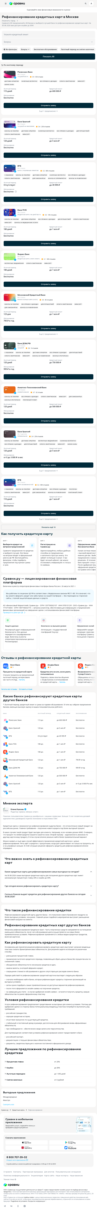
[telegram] (5, 1206)
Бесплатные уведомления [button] (14, 263)
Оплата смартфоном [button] (67, 81)
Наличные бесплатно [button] (29, 81)
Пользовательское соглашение (68, 1172)
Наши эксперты (62, 1175)
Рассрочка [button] (73, 489)
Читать (22, 680)
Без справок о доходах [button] (48, 81)
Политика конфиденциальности (17, 1175)
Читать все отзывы (9, 689)
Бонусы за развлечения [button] (77, 178)
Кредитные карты (18, 1110)
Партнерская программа (33, 1172)
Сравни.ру (4, 1110)
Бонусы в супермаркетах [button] (57, 178)
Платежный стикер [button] (30, 400)
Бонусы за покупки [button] (12, 131)
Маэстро (6, 1100)
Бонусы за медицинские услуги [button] (26, 222)
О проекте (8, 1172)
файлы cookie (29, 1197)
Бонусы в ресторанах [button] (60, 356)
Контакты (17, 1172)
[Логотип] (11, 1184)
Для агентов (49, 1172)
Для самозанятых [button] (39, 178)
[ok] (18, 1206)
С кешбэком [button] (9, 175)
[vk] (11, 1206)
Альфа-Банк (53, 665)
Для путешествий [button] (83, 131)
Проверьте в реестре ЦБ (13, 612)
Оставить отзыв (25, 689)
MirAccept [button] (81, 81)
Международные (10, 1097)
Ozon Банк (15, 665)
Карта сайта (49, 1175)
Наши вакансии (76, 1175)
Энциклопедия (37, 1175)
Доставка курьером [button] (12, 81)
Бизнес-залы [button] (9, 84)
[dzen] (24, 1206)
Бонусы (24, 49)
